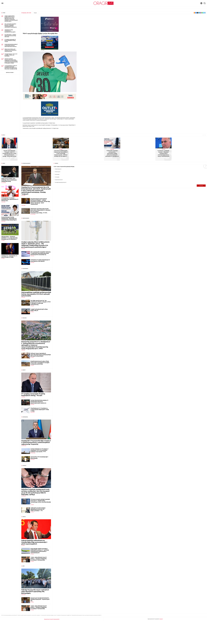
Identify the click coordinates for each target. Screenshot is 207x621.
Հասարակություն (25, 218)
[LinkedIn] (199, 12)
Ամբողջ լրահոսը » (10, 72)
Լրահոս (3, 12)
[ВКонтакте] (196, 12)
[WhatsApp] (202, 12)
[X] (197, 12)
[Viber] (200, 12)
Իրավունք (24, 465)
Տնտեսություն (25, 268)
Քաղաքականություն (26, 163)
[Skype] (203, 12)
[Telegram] (205, 12)
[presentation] (203, 135)
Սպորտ (35, 12)
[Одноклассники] (194, 12)
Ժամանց (24, 516)
